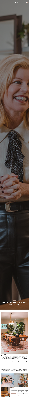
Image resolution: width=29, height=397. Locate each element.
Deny (19, 393)
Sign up (27, 2)
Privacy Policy (19, 395)
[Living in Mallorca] (14, 2)
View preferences (25, 393)
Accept (13, 393)
